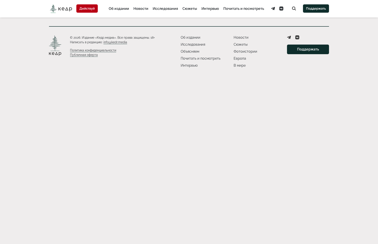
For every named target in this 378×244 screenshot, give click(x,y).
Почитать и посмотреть (243, 9)
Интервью (210, 9)
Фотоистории (245, 51)
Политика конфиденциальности (93, 50)
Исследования (165, 9)
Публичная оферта (84, 55)
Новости (140, 9)
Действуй (87, 8)
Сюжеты (189, 9)
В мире (240, 65)
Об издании (119, 9)
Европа (240, 58)
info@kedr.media (115, 42)
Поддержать (316, 8)
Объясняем (190, 51)
